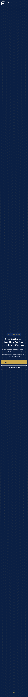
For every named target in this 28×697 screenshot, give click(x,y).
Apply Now (7, 362)
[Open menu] (25, 3)
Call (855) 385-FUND (14, 367)
